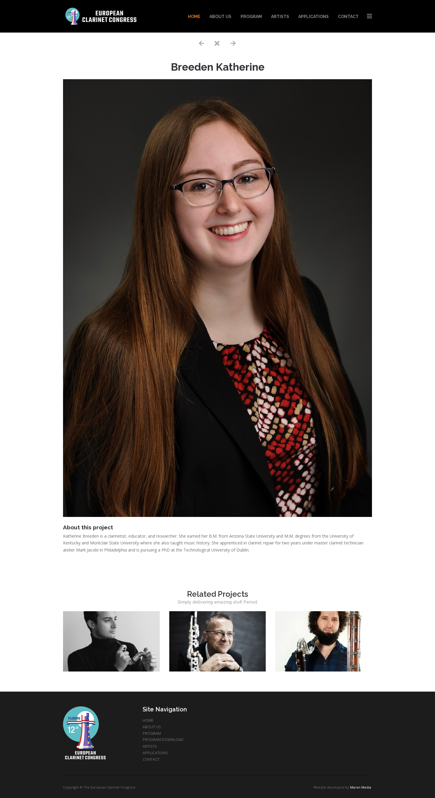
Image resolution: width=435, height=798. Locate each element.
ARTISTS (150, 746)
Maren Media (360, 787)
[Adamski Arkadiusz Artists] (217, 670)
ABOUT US (152, 726)
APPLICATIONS (155, 752)
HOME (148, 720)
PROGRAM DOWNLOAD (163, 739)
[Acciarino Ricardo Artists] (111, 670)
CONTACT (151, 759)
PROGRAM (152, 733)
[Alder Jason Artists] (323, 670)
